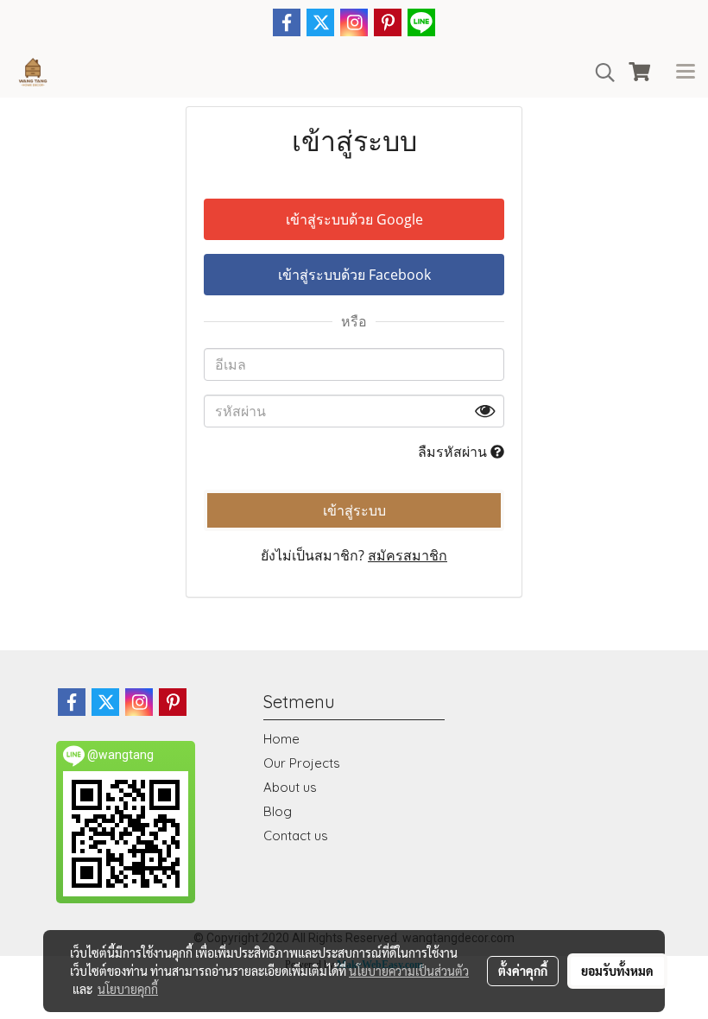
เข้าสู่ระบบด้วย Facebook (354, 274)
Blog (277, 811)
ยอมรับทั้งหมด (617, 970)
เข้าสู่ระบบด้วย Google (354, 219)
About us (290, 787)
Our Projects (301, 763)
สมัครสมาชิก (407, 555)
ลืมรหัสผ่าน (454, 451)
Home (281, 739)
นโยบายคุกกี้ (128, 989)
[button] (599, 72)
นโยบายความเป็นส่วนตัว (409, 970)
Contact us (295, 835)
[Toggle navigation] (686, 73)
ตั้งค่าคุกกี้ (522, 970)
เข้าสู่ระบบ (354, 510)
